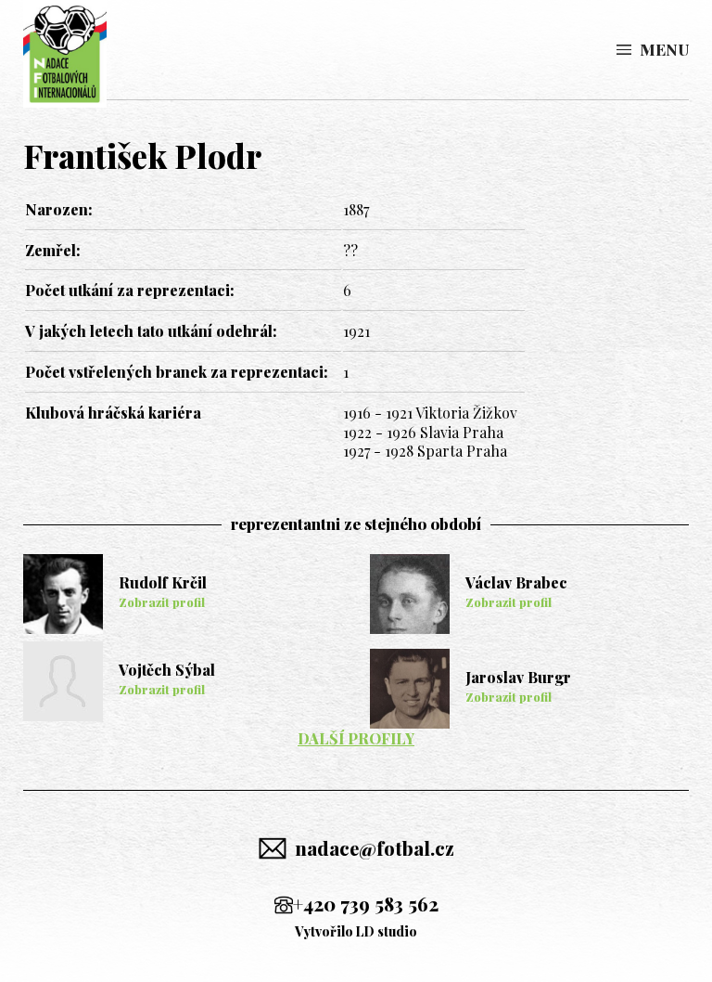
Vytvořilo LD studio (356, 931)
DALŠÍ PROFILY (356, 738)
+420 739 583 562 (366, 903)
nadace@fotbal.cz (374, 847)
